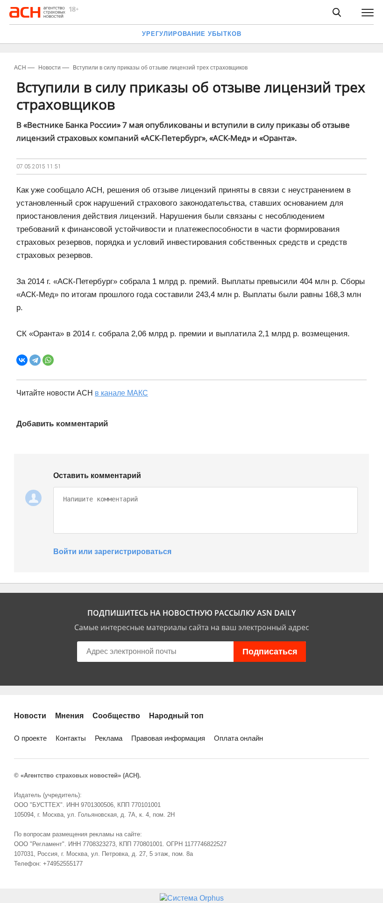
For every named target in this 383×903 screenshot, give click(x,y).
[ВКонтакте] (22, 360)
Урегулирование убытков (191, 33)
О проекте (30, 738)
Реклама (108, 738)
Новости (30, 716)
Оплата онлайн (238, 738)
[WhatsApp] (48, 360)
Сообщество (116, 716)
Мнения (69, 716)
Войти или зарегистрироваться (112, 552)
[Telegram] (35, 360)
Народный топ (176, 716)
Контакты (71, 738)
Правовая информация (168, 738)
